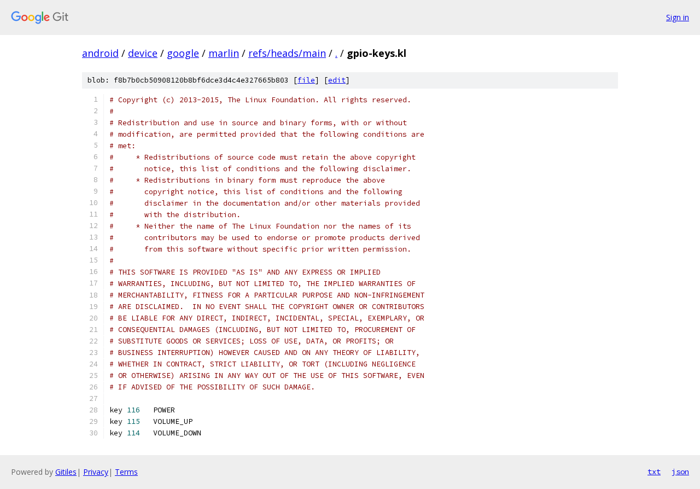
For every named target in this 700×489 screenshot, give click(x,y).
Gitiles (66, 472)
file (306, 80)
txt (654, 471)
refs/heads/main (287, 53)
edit (337, 80)
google (183, 53)
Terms (126, 472)
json (680, 471)
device (143, 53)
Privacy (95, 472)
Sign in (677, 17)
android (100, 53)
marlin (223, 53)
